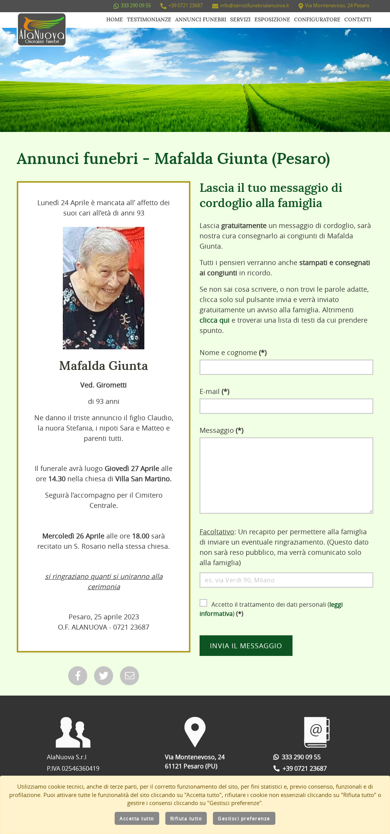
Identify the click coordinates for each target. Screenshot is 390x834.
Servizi (240, 19)
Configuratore (317, 19)
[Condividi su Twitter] (103, 675)
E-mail (214, 391)
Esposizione (272, 19)
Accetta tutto (137, 818)
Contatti (357, 19)
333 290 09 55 (136, 5)
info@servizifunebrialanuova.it (254, 5)
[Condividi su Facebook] (77, 675)
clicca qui (215, 320)
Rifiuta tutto (186, 818)
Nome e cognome (233, 352)
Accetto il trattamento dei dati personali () (271, 609)
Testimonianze (149, 19)
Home (114, 19)
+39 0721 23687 (185, 5)
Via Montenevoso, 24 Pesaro (337, 5)
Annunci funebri (200, 19)
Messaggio (221, 430)
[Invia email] (129, 675)
